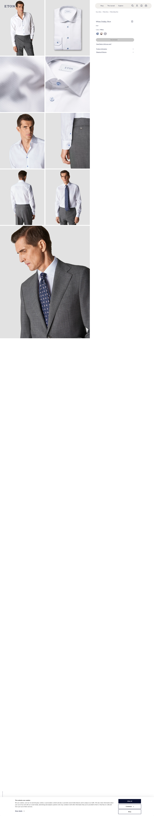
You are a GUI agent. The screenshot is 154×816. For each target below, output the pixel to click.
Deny (129, 811)
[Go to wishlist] (141, 6)
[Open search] (132, 6)
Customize (129, 806)
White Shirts (105, 12)
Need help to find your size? (103, 44)
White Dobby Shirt (114, 12)
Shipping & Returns (101, 52)
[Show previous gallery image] (2, 795)
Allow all (129, 801)
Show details (18, 811)
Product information (101, 49)
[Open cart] (146, 6)
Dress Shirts (98, 12)
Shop (102, 6)
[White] (105, 33)
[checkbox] (132, 22)
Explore (120, 6)
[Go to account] (137, 6)
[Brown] (101, 33)
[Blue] (97, 33)
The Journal (111, 6)
